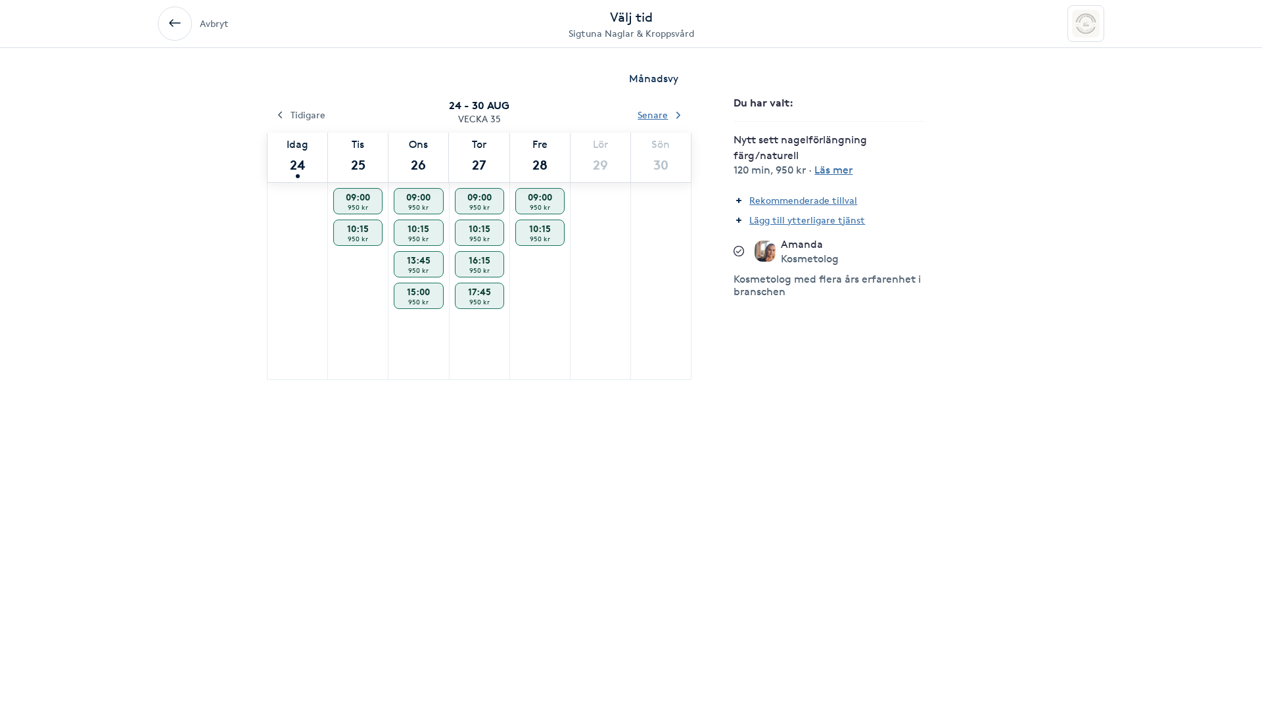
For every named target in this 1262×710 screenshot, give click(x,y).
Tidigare (308, 114)
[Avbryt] (175, 24)
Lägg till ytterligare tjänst (807, 219)
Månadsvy (653, 78)
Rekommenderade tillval (803, 200)
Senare (653, 114)
